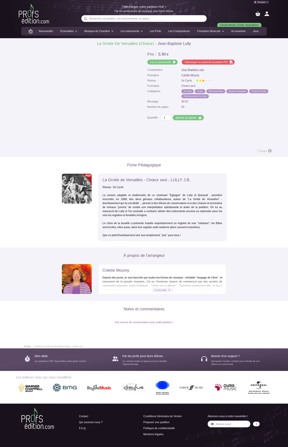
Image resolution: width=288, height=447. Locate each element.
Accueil (27, 346)
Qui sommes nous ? (90, 422)
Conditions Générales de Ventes (162, 416)
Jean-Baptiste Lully (192, 69)
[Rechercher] (85, 19)
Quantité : (153, 117)
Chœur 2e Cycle (258, 91)
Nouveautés (46, 31)
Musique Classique (237, 91)
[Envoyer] (256, 424)
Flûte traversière (215, 91)
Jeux (256, 31)
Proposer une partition (156, 422)
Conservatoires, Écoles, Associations (239, 25)
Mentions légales (153, 434)
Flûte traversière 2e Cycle (195, 96)
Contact (83, 416)
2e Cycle (188, 91)
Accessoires (238, 31)
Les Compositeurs (179, 31)
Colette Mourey (190, 75)
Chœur (200, 91)
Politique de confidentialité (159, 428)
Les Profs (155, 31)
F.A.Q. (82, 428)
